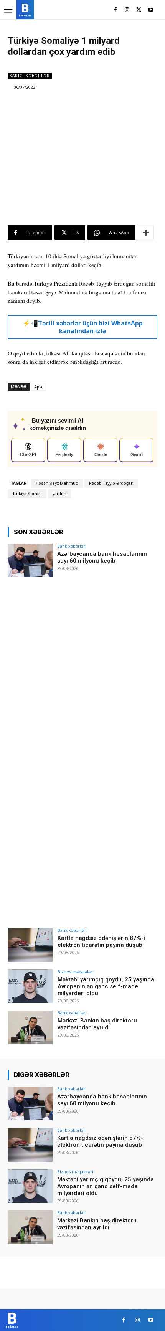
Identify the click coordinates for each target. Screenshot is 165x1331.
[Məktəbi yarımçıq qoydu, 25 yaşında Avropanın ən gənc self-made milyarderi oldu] (30, 986)
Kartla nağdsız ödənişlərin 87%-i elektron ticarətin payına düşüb (101, 941)
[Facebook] (115, 10)
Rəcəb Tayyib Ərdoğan (111, 483)
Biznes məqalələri (76, 971)
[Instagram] (127, 10)
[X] (139, 10)
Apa (38, 387)
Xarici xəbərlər (30, 75)
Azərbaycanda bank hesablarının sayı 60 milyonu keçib (102, 557)
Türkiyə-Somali (27, 493)
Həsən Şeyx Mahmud (57, 483)
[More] (146, 232)
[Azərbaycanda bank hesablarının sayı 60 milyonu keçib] (30, 561)
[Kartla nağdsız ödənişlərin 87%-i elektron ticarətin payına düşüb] (30, 945)
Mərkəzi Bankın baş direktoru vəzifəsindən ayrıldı (97, 1024)
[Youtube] (151, 10)
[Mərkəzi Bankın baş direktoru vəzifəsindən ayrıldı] (30, 1027)
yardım (59, 493)
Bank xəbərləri (71, 546)
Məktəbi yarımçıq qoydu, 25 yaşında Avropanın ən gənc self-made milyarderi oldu (106, 986)
